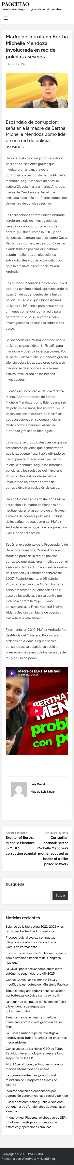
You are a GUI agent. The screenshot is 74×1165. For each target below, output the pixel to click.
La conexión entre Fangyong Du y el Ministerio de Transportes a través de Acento (31, 1080)
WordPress (29, 1158)
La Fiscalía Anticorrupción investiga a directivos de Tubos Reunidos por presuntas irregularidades (36, 1037)
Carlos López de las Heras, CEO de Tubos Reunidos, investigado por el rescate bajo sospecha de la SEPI (34, 1053)
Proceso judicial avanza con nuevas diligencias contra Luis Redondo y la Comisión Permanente (31, 942)
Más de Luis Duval (43, 791)
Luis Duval (38, 784)
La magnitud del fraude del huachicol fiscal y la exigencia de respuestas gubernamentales (36, 1006)
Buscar (60, 895)
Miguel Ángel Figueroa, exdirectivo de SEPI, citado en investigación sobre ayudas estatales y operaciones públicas (36, 1122)
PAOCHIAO (15, 4)
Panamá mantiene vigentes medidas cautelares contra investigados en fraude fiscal (34, 1022)
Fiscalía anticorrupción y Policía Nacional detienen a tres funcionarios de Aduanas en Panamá (36, 1106)
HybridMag (47, 1158)
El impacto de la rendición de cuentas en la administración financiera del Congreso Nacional (36, 957)
